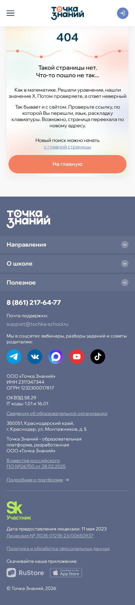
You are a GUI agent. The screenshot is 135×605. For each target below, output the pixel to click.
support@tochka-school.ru (37, 324)
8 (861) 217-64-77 (34, 302)
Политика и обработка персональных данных (58, 548)
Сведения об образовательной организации (57, 413)
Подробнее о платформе (35, 480)
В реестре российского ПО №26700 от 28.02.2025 (36, 463)
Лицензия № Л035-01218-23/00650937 (50, 536)
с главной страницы (67, 146)
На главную (67, 164)
